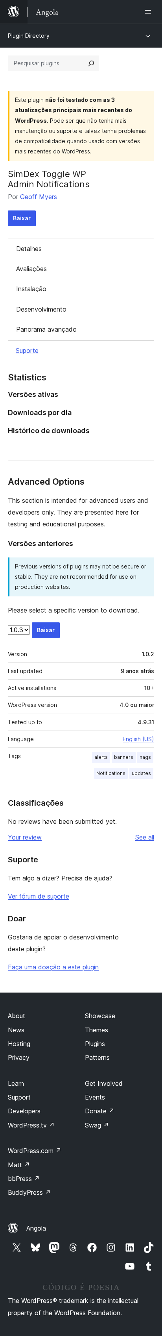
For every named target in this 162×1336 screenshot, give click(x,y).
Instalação (31, 289)
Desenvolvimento (41, 309)
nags (145, 757)
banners (123, 757)
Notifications (110, 773)
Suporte (27, 350)
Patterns (97, 1057)
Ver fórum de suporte (38, 896)
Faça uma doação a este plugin (53, 967)
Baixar (22, 218)
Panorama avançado (46, 329)
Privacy (18, 1057)
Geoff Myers (38, 197)
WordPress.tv (31, 1125)
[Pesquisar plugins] (91, 63)
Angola (36, 1228)
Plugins (95, 1044)
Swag (97, 1125)
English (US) (138, 739)
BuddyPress (29, 1192)
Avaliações (31, 269)
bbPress (24, 1179)
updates (141, 773)
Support (19, 1097)
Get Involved (104, 1083)
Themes (96, 1030)
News (16, 1030)
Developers (24, 1111)
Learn (16, 1083)
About (16, 1016)
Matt (19, 1165)
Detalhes (29, 249)
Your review (25, 837)
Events (95, 1097)
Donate (99, 1111)
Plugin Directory (29, 35)
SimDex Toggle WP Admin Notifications (49, 179)
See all (144, 837)
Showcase (100, 1016)
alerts (101, 757)
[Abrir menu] (149, 12)
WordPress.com (34, 1151)
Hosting (19, 1044)
